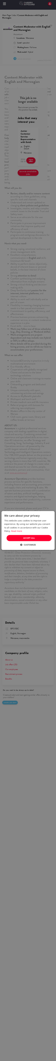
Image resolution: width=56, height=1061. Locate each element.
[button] (28, 544)
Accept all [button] (29, 538)
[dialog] (28, 530)
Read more (16, 531)
